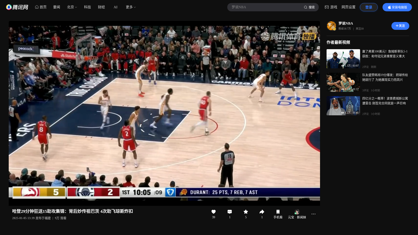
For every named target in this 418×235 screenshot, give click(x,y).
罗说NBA (346, 23)
